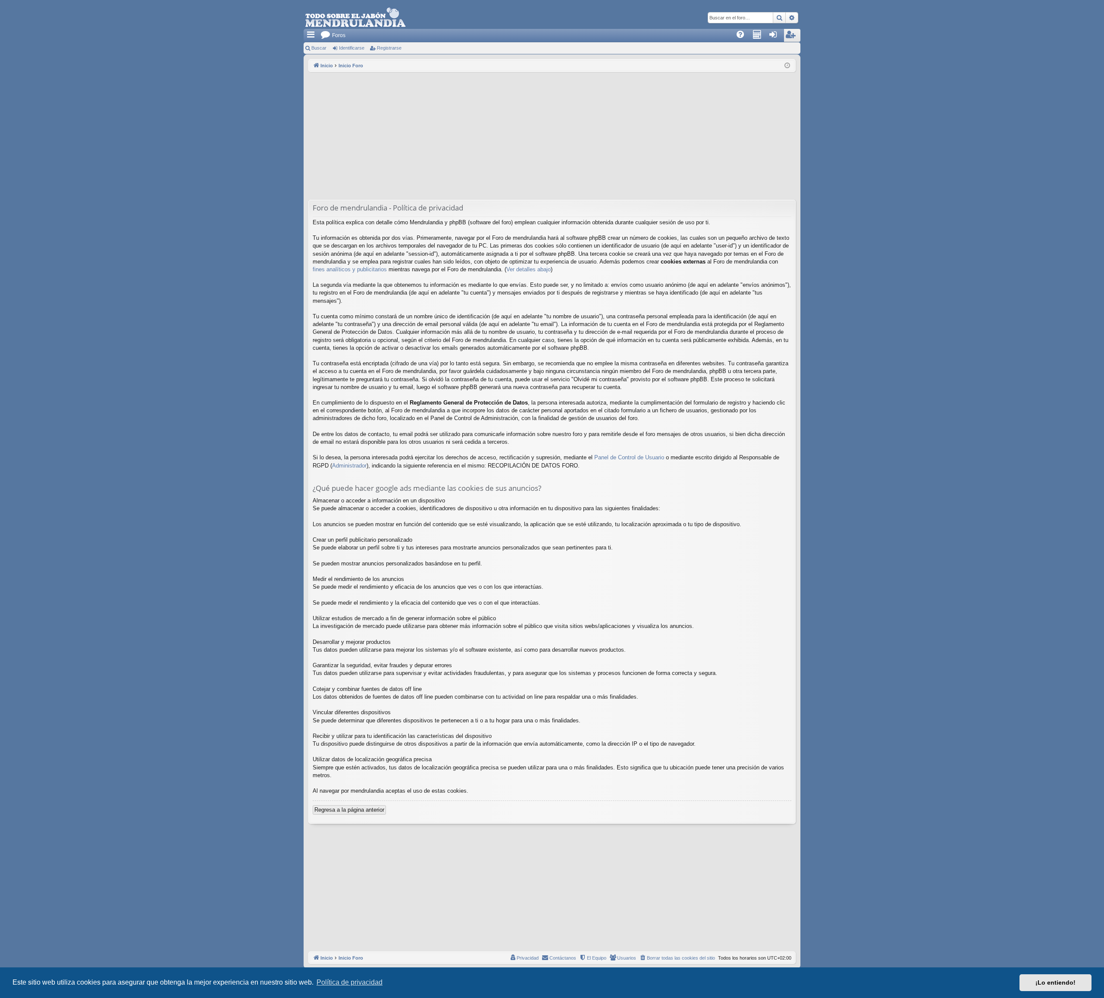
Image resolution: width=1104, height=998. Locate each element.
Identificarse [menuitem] (778, 37)
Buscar (318, 47)
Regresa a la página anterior (349, 810)
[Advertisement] (552, 136)
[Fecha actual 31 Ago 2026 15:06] (787, 66)
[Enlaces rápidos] (311, 35)
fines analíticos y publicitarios (350, 269)
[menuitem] (743, 35)
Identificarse (351, 47)
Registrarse (389, 47)
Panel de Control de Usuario (629, 457)
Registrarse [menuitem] (794, 37)
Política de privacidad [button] (350, 982)
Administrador (349, 465)
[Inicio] (355, 17)
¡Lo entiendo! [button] (1055, 982)
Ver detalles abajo (528, 269)
